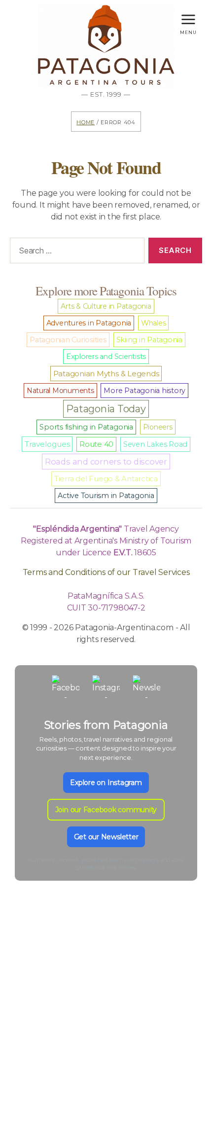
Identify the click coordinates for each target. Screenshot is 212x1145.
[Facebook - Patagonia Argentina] (65, 689)
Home (85, 121)
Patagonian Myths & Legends (106, 373)
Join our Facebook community (106, 809)
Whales (153, 323)
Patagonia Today (105, 409)
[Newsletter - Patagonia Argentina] (146, 689)
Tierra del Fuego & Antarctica (106, 478)
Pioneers (158, 427)
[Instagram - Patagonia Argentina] (106, 689)
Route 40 (96, 444)
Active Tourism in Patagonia (106, 495)
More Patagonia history (144, 390)
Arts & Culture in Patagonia (106, 306)
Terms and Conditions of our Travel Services (106, 572)
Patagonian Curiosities (68, 339)
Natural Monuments (60, 390)
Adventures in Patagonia (88, 323)
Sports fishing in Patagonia (86, 427)
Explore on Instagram (105, 782)
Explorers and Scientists (106, 356)
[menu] (188, 17)
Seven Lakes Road (155, 444)
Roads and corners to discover (106, 461)
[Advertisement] (106, 1030)
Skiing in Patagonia (149, 339)
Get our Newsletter (106, 836)
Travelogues (47, 444)
